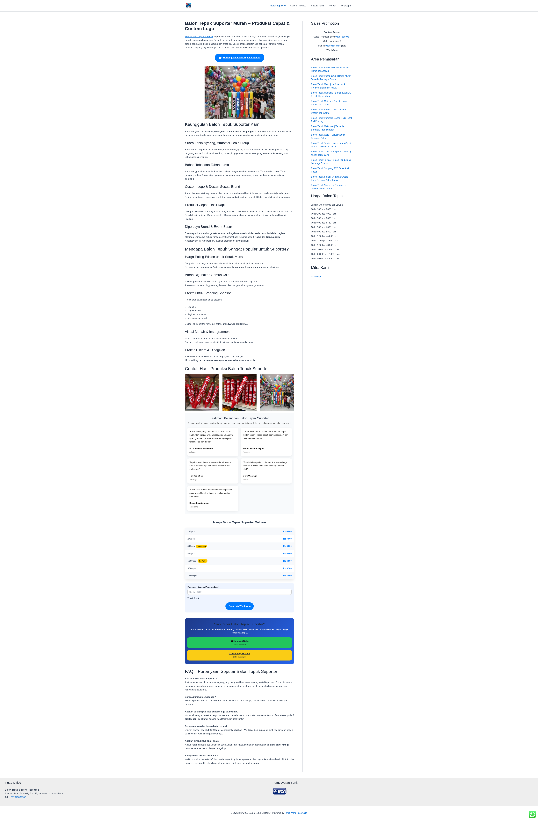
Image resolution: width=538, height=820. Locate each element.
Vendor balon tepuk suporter (199, 36)
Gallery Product (298, 5)
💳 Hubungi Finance (239, 655)
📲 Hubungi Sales (239, 643)
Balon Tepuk (276, 5)
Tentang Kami (317, 5)
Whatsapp (346, 5)
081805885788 (333, 46)
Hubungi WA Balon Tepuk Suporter (241, 57)
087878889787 (343, 37)
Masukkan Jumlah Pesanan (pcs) (203, 587)
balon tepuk (317, 276)
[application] (284, 5)
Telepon (332, 5)
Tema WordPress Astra (296, 813)
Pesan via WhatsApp (240, 606)
